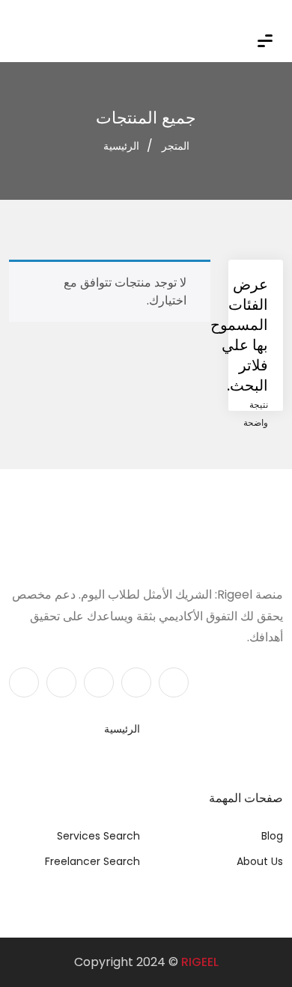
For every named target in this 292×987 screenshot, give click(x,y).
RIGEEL (200, 962)
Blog (272, 835)
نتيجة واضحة (255, 413)
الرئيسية (121, 145)
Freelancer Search (92, 861)
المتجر (175, 145)
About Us (260, 861)
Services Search (98, 835)
